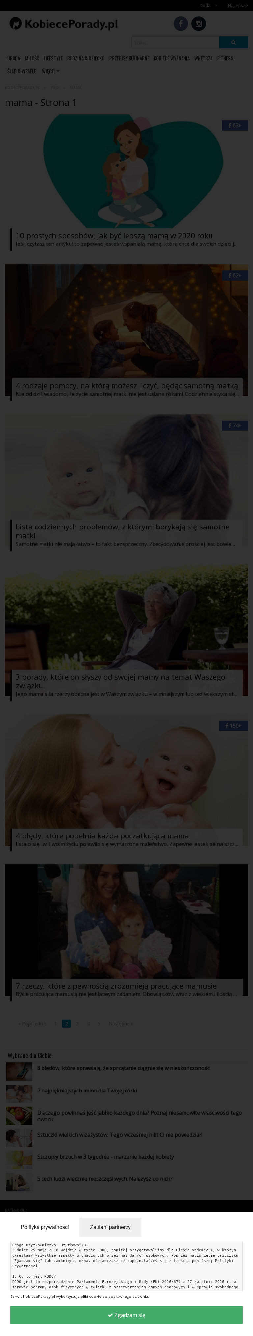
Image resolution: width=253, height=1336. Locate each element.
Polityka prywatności (45, 1227)
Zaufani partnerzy (110, 1227)
